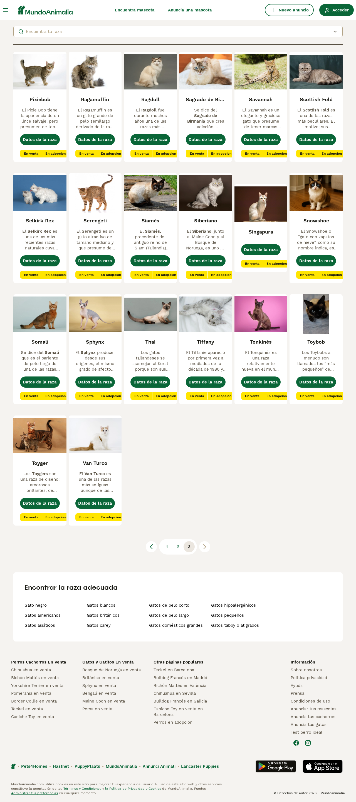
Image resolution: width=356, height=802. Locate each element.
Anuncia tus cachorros (313, 716)
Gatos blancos (101, 605)
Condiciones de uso (310, 701)
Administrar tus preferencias (34, 793)
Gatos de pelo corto (169, 605)
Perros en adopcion (173, 722)
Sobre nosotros (306, 669)
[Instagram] (307, 742)
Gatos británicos (103, 615)
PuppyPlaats (87, 766)
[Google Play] (276, 766)
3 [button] (189, 546)
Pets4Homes (34, 766)
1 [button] (167, 546)
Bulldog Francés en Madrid (180, 677)
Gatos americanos (42, 615)
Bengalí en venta (99, 693)
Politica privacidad (309, 677)
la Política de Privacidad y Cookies (132, 789)
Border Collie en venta (34, 701)
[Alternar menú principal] (5, 10)
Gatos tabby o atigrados (235, 625)
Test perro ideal (306, 732)
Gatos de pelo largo (169, 615)
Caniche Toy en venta (32, 716)
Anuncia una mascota (190, 10)
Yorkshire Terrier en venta (37, 685)
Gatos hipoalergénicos (233, 605)
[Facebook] (296, 742)
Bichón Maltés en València (180, 685)
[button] (151, 546)
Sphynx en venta (99, 685)
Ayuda (297, 685)
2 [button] (178, 546)
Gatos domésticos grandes (176, 625)
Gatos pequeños (227, 615)
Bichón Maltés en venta (35, 677)
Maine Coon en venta (103, 701)
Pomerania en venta (31, 693)
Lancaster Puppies (200, 766)
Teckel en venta (27, 708)
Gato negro (35, 605)
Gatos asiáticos (39, 625)
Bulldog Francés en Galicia (180, 701)
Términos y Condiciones (82, 789)
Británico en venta (100, 677)
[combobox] (178, 31)
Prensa (297, 693)
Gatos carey (99, 625)
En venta (31, 153)
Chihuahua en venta (31, 669)
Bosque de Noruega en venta (111, 669)
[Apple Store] (322, 766)
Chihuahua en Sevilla (175, 693)
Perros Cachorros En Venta (38, 662)
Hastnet (61, 766)
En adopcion (55, 153)
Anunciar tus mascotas (314, 708)
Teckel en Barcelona (174, 669)
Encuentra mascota (135, 10)
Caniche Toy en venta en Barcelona (178, 711)
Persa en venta (97, 708)
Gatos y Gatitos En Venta (108, 662)
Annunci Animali (159, 766)
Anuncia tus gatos (309, 724)
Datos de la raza (40, 139)
